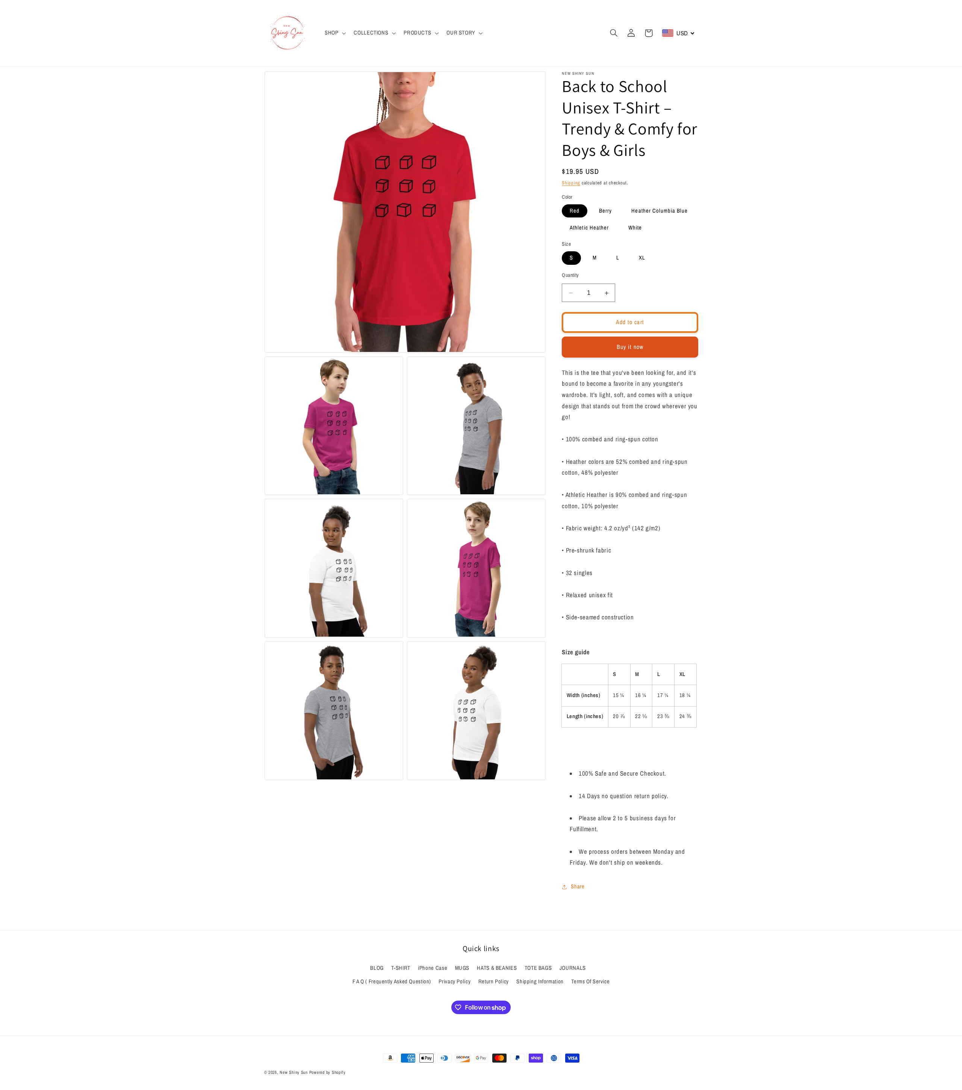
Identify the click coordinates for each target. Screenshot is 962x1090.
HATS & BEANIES (497, 968)
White (635, 228)
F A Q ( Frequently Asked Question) (391, 981)
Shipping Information (540, 981)
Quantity (570, 275)
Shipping (571, 183)
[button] (334, 33)
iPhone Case (432, 968)
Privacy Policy (454, 981)
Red (574, 210)
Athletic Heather (589, 228)
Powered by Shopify (327, 1072)
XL (642, 258)
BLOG (377, 968)
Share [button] (577, 886)
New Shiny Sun (294, 1072)
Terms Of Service (590, 981)
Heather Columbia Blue (659, 210)
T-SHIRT (400, 968)
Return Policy (493, 981)
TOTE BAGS (538, 968)
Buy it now (630, 347)
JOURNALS (573, 968)
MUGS (462, 968)
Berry (605, 210)
